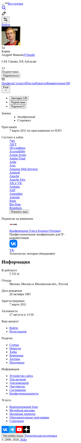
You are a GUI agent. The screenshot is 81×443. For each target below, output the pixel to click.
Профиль (8, 83)
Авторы (14, 359)
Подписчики (18, 102)
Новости (41, 83)
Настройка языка (13, 435)
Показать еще (19, 211)
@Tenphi (29, 55)
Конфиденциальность (24, 393)
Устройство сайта (21, 375)
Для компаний (19, 383)
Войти (13, 328)
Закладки (19, 98)
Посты (30, 83)
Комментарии (58, 83)
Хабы (13, 352)
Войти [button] (6, 24)
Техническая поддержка (41, 435)
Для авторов (17, 379)
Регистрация (17, 331)
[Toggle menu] (3, 4)
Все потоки (15, 3)
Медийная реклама (22, 410)
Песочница (16, 362)
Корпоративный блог (23, 406)
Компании (16, 355)
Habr (23, 439)
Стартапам (16, 421)
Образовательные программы (29, 417)
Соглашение (17, 390)
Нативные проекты (22, 414)
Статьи (20, 83)
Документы (17, 386)
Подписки (18, 106)
